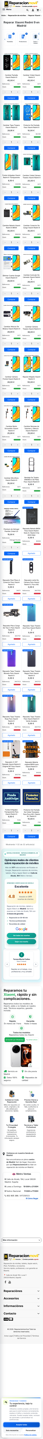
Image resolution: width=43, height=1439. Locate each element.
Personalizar (31, 1430)
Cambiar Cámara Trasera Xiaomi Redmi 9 (31, 328)
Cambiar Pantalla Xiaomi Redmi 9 (11, 76)
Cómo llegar (32, 1198)
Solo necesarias (12, 1430)
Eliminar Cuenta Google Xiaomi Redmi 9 (11, 277)
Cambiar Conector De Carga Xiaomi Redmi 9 (31, 226)
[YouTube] (10, 1282)
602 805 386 (12, 1195)
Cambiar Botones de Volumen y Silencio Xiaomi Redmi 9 (31, 428)
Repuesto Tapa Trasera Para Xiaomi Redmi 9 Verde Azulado (31, 719)
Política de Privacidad (22, 1336)
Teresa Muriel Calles (21, 959)
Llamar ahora (32, 1040)
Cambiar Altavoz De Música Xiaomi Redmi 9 (11, 328)
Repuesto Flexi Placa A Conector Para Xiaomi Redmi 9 (11, 582)
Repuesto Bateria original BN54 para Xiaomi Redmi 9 (32, 764)
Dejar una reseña (21, 942)
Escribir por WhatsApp (16, 1040)
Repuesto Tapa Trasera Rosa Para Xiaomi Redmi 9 (11, 719)
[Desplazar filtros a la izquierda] (5, 39)
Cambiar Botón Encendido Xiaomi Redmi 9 (11, 428)
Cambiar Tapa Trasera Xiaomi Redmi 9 (11, 126)
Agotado (31, 553)
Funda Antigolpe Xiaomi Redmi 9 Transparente (11, 176)
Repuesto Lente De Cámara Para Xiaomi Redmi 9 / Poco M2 (31, 582)
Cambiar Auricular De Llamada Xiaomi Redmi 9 (31, 277)
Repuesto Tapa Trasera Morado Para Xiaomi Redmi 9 (11, 673)
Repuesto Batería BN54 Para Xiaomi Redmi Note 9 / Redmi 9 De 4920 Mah (31, 532)
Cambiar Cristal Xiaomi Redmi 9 (31, 76)
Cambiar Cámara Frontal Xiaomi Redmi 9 (11, 378)
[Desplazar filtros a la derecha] (38, 39)
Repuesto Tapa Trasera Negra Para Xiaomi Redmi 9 (31, 673)
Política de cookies (30, 1435)
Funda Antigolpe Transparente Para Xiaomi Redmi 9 (11, 812)
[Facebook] (5, 1282)
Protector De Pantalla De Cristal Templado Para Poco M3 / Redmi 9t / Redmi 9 (31, 813)
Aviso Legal (8, 1336)
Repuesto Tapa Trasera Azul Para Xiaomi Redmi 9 (31, 628)
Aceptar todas (21, 1425)
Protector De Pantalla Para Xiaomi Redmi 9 (31, 126)
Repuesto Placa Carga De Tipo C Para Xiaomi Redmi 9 (11, 628)
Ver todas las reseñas (21, 935)
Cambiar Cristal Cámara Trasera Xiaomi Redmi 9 (31, 176)
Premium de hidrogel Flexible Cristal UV (11, 530)
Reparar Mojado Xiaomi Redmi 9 (31, 378)
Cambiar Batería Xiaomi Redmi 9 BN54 (11, 226)
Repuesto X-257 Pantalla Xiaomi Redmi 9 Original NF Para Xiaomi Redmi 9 (11, 765)
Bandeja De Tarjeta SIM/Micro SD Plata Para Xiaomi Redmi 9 (31, 480)
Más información (10, 1240)
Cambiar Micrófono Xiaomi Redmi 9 (11, 479)
